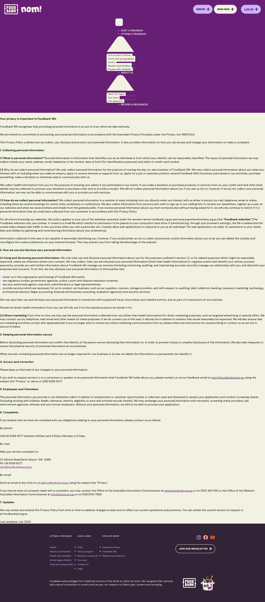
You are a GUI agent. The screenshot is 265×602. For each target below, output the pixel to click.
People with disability (60, 555)
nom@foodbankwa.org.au (227, 377)
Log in (248, 9)
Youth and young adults (61, 564)
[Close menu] (119, 22)
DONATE (200, 9)
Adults (53, 547)
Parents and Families (60, 551)
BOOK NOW (223, 9)
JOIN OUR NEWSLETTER (193, 548)
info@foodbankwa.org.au (16, 467)
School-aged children (60, 560)
